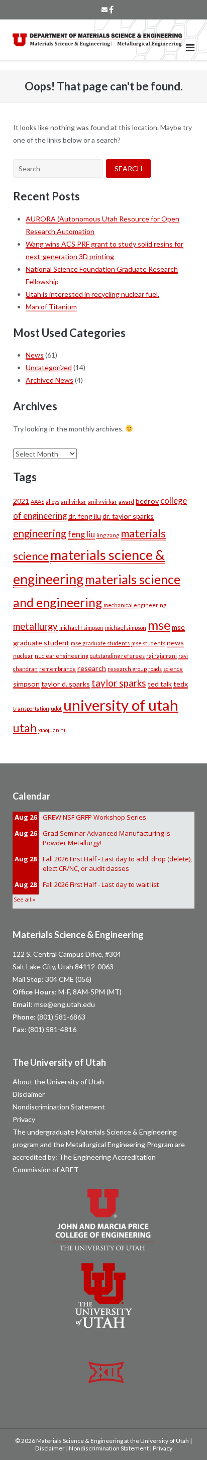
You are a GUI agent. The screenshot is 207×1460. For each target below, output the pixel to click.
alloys (52, 501)
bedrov (147, 501)
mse (159, 624)
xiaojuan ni (51, 730)
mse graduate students (100, 643)
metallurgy (35, 626)
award (126, 501)
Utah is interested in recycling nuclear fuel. (92, 294)
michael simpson (125, 627)
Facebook (111, 9)
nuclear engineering (61, 655)
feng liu (81, 534)
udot (56, 708)
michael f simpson (81, 627)
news (175, 642)
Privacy (24, 1119)
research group (127, 668)
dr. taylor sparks (128, 516)
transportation (31, 708)
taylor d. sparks (65, 684)
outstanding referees (117, 655)
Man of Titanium (51, 306)
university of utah (120, 705)
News (35, 355)
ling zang (107, 535)
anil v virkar (102, 501)
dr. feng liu (84, 516)
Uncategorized (49, 367)
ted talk (160, 684)
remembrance (57, 668)
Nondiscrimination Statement (59, 1106)
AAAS (37, 501)
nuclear (23, 655)
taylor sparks (118, 683)
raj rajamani (161, 655)
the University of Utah (159, 1440)
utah (25, 728)
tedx (180, 684)
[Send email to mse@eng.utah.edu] (104, 9)
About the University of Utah (58, 1081)
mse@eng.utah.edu (64, 1004)
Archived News (49, 380)
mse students (148, 643)
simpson (26, 684)
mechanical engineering (135, 605)
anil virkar (73, 501)
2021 (21, 501)
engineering (39, 533)
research (91, 668)
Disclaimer (29, 1094)
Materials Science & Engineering (78, 934)
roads (155, 668)
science (173, 668)
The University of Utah (59, 1062)
